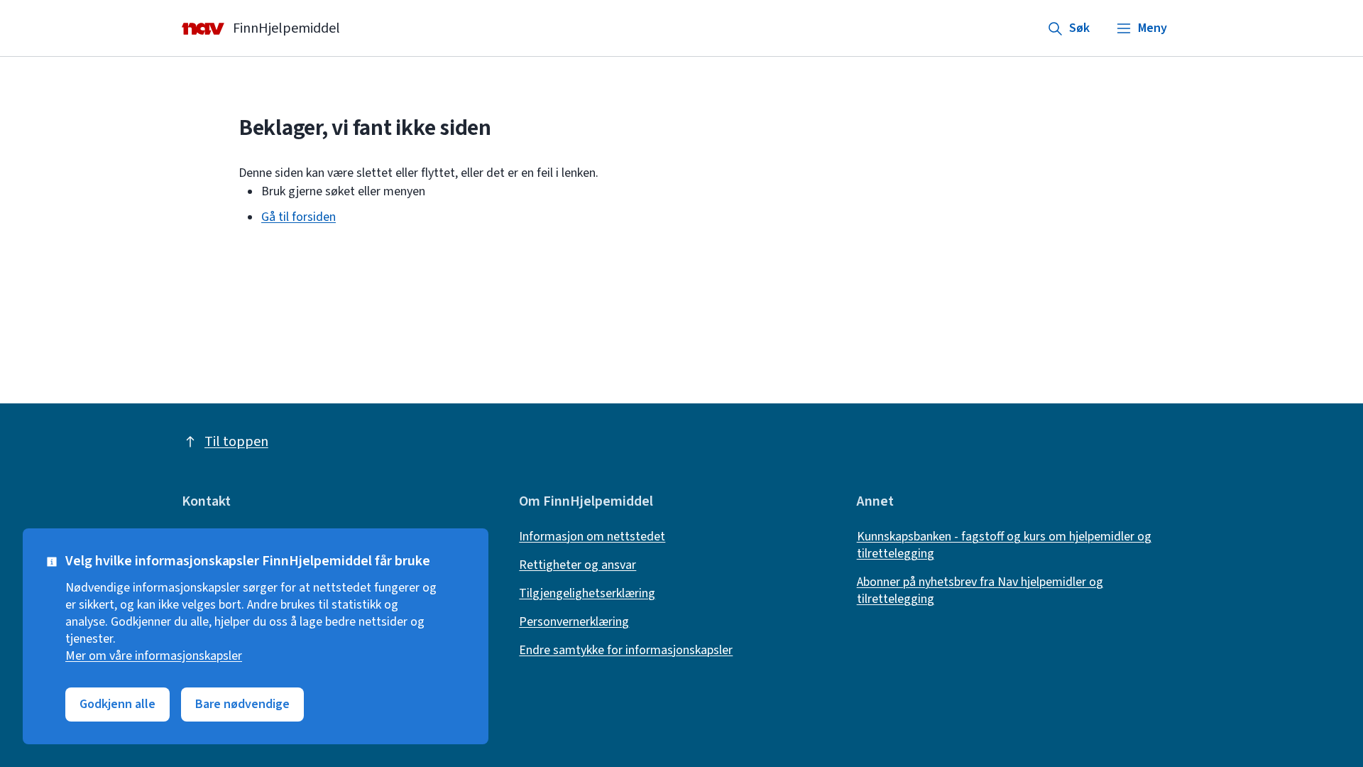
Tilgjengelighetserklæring (587, 593)
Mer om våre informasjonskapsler (153, 656)
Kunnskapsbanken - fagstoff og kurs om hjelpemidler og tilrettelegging (1004, 545)
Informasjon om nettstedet (592, 536)
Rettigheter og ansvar (577, 565)
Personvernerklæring (574, 622)
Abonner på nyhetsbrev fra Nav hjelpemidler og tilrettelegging (980, 591)
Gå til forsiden (298, 217)
